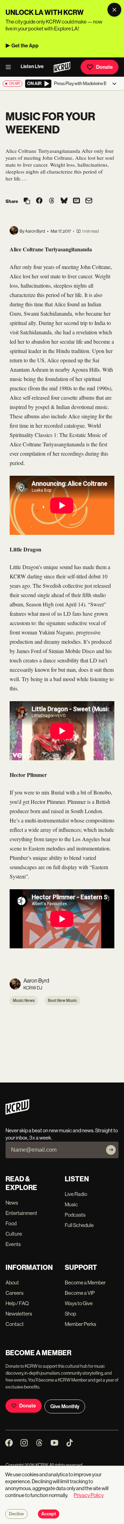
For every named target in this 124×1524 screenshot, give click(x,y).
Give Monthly (64, 1406)
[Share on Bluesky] (64, 201)
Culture (14, 1234)
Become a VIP (80, 1293)
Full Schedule (79, 1225)
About (12, 1282)
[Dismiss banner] (114, 10)
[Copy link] (26, 201)
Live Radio (76, 1194)
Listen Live (32, 66)
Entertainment (21, 1213)
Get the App (25, 46)
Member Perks (80, 1324)
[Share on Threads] (51, 201)
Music (71, 1204)
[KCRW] (17, 1113)
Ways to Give (79, 1303)
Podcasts (75, 1215)
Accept (48, 1514)
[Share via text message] (76, 201)
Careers (14, 1293)
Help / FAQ (17, 1303)
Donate (104, 67)
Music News (24, 1000)
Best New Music (62, 1000)
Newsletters (19, 1314)
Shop (70, 1314)
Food (11, 1223)
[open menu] (10, 67)
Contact (15, 1324)
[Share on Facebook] (39, 201)
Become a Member (85, 1282)
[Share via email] (88, 201)
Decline (16, 1514)
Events (13, 1244)
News (12, 1203)
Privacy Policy (89, 1495)
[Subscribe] (111, 1150)
